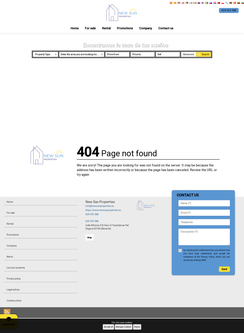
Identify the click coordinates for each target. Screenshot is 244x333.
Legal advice (13, 289)
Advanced (188, 54)
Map (89, 237)
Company (145, 28)
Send (224, 269)
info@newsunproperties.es (99, 206)
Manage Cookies (123, 327)
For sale (90, 28)
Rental (106, 28)
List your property (16, 267)
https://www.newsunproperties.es (103, 210)
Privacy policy (14, 278)
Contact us (165, 28)
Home (75, 28)
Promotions (125, 28)
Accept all (108, 327)
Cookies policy (14, 300)
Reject (137, 327)
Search (205, 54)
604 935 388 (91, 214)
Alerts (10, 256)
